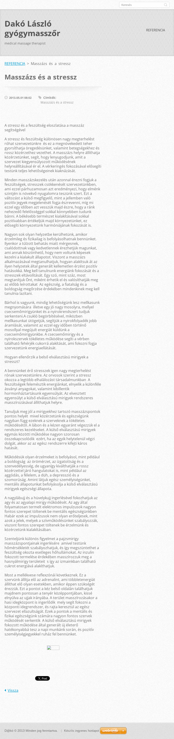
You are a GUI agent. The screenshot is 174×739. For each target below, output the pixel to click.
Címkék (49, 97)
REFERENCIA (155, 30)
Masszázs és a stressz (57, 102)
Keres (165, 4)
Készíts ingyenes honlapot (81, 730)
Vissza (13, 690)
